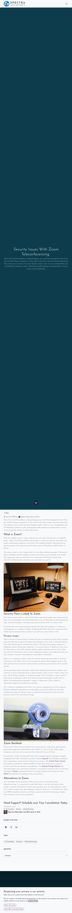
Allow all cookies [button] (10, 905)
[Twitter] (11, 827)
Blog (7, 513)
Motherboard (17, 644)
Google (16, 756)
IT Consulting (10, 809)
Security (18, 809)
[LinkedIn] (16, 827)
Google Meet (18, 789)
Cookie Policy (33, 901)
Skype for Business (42, 789)
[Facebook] (6, 827)
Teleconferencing (28, 809)
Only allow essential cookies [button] (13, 909)
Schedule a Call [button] (10, 806)
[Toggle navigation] (66, 4)
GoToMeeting (57, 789)
